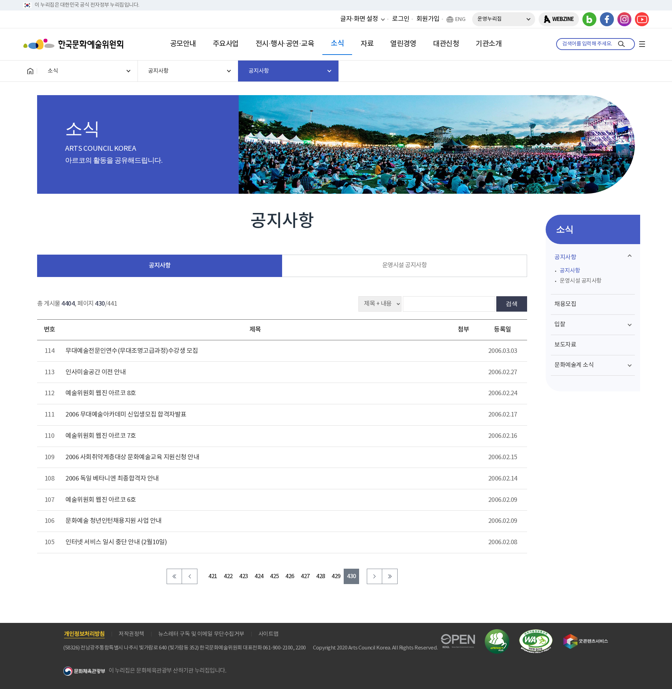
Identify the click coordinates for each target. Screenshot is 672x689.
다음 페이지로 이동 (374, 576)
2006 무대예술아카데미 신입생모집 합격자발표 (126, 414)
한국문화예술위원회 (75, 44)
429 (336, 576)
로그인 (401, 19)
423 (243, 576)
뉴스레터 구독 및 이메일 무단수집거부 (201, 634)
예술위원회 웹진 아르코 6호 (100, 500)
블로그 (589, 19)
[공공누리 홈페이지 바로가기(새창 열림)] (458, 638)
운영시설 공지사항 (404, 265)
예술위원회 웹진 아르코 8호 (100, 393)
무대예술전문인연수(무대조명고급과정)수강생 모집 (131, 351)
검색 (512, 303)
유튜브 (642, 19)
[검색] (621, 44)
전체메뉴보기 (642, 44)
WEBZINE (563, 19)
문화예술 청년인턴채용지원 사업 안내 (113, 521)
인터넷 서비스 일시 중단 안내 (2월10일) (116, 542)
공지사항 (159, 265)
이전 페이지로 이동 (189, 576)
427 (305, 576)
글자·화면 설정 (359, 19)
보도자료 (565, 344)
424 (259, 576)
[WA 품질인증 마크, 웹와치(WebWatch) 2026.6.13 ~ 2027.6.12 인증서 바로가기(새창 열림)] (535, 632)
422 (228, 576)
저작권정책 (131, 634)
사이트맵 (268, 634)
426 (289, 576)
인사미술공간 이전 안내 (95, 372)
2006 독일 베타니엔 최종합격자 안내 (112, 478)
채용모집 (565, 304)
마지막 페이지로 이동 (390, 576)
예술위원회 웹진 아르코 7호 (100, 436)
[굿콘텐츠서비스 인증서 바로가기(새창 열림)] (585, 637)
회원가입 (428, 19)
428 (320, 576)
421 (212, 576)
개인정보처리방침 (84, 634)
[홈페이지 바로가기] (30, 71)
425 (274, 576)
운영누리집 (489, 19)
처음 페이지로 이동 (174, 576)
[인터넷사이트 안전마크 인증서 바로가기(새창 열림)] (497, 633)
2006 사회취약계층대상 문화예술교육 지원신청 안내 (132, 457)
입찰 (559, 324)
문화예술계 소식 (574, 365)
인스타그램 (624, 19)
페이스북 (607, 19)
